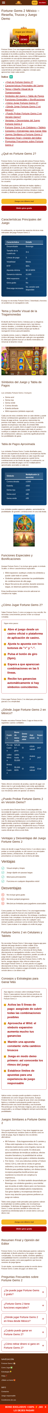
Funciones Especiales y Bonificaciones (25, 99)
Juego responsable (8, 1396)
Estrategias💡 (6, 1372)
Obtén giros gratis (24, 208)
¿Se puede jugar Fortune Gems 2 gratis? (21, 1292)
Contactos (5, 1391)
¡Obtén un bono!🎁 (8, 1380)
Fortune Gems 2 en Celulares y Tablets (25, 127)
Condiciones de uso (8, 1400)
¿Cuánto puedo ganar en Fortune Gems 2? (18, 1332)
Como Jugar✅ (6, 1367)
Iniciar (35, 2)
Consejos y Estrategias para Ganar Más (26, 131)
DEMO (24, 39)
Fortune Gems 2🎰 (8, 1363)
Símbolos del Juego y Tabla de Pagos (24, 96)
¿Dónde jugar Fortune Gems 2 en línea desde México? (21, 1319)
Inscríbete (42, 2)
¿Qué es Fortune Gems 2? (19, 82)
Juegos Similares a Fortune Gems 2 (23, 134)
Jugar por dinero (24, 32)
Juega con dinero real (24, 201)
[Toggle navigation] (3, 3)
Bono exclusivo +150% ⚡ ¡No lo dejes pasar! (24, 1409)
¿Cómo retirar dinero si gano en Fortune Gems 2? (21, 1345)
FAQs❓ (4, 1376)
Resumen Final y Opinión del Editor (23, 138)
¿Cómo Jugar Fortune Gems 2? (21, 103)
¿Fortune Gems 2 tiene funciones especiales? (17, 1305)
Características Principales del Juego (24, 85)
